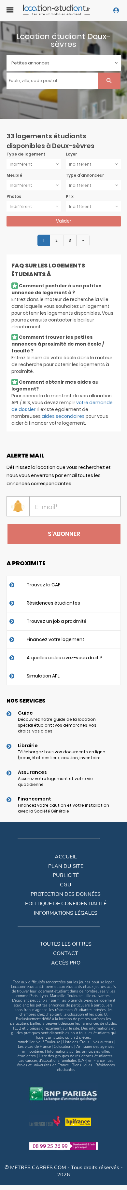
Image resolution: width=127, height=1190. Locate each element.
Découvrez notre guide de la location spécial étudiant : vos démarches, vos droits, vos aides (57, 725)
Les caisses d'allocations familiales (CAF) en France (62, 1060)
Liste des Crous (76, 1042)
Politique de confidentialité (65, 903)
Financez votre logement (55, 639)
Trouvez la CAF (43, 584)
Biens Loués (82, 1065)
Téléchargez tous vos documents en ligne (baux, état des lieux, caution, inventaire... (61, 754)
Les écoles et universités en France (65, 1063)
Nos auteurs (102, 1042)
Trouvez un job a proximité (57, 621)
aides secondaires (63, 416)
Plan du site (65, 866)
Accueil (66, 856)
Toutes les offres (66, 944)
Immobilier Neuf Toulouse (38, 1042)
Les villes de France (34, 1046)
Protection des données (66, 894)
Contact (65, 953)
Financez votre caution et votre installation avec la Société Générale (63, 808)
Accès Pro (65, 962)
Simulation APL (43, 676)
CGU (65, 884)
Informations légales (65, 913)
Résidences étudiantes (53, 603)
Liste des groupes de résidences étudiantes (76, 1056)
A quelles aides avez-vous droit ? (64, 657)
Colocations (63, 1046)
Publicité (66, 875)
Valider (63, 221)
